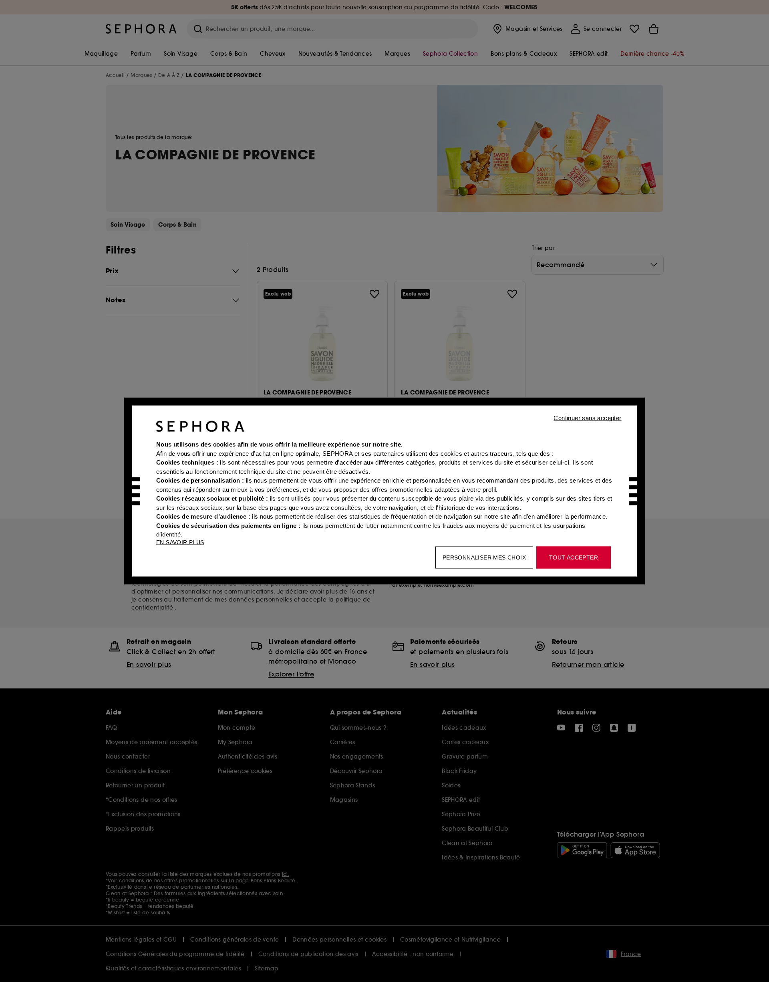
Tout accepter (573, 557)
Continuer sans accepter (587, 418)
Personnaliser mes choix (484, 557)
